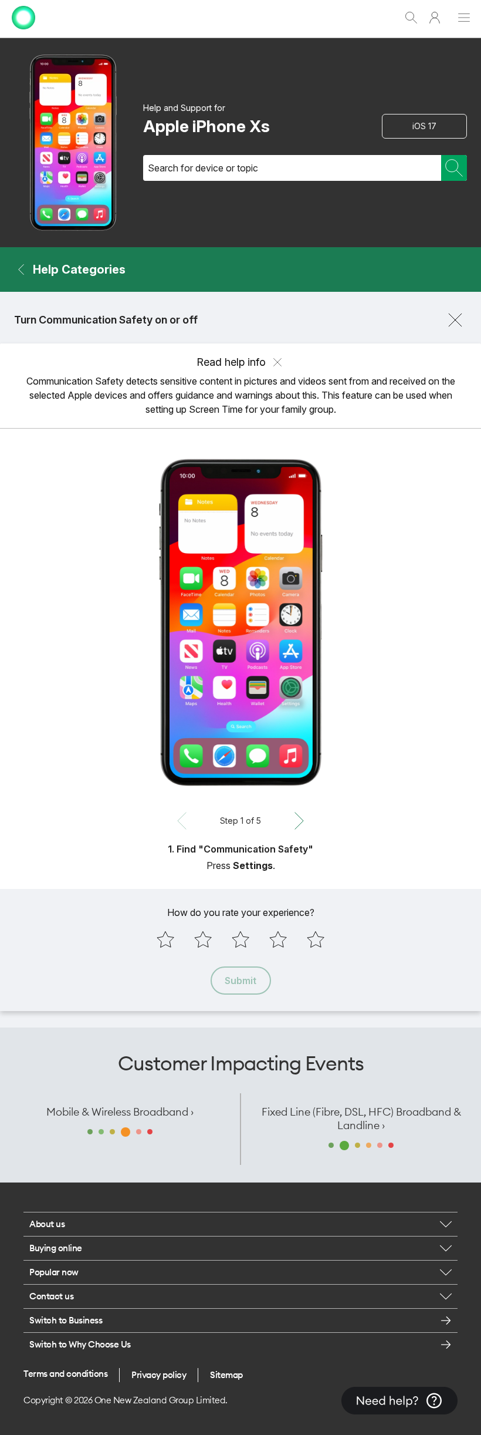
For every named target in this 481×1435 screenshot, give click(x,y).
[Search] (454, 168)
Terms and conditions (65, 1373)
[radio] (165, 939)
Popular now (54, 1272)
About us (47, 1223)
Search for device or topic (203, 168)
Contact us (51, 1296)
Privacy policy (158, 1374)
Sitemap (226, 1374)
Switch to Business (65, 1320)
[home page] (23, 32)
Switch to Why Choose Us (80, 1344)
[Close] (455, 320)
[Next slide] (299, 821)
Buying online (55, 1248)
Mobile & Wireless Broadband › (120, 1112)
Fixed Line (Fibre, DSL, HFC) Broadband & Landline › (361, 1118)
